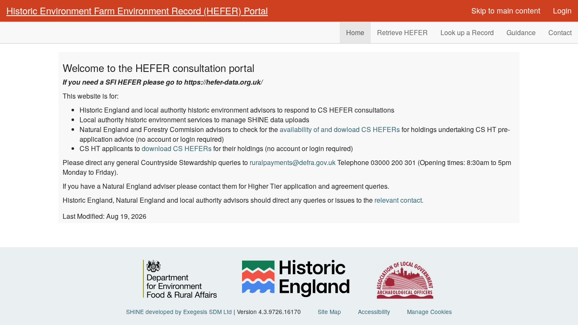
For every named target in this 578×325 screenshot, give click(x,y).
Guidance (521, 32)
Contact (560, 32)
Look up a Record (467, 32)
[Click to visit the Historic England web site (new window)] (295, 280)
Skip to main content (505, 10)
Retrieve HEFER (402, 32)
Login (562, 10)
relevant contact (398, 200)
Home (355, 32)
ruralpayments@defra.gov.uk (293, 162)
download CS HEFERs (177, 148)
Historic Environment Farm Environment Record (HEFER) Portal (137, 10)
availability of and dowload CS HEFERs (340, 129)
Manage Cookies (429, 311)
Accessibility (374, 311)
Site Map (329, 311)
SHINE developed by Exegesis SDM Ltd (179, 311)
